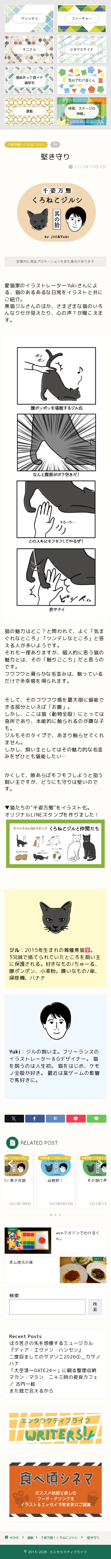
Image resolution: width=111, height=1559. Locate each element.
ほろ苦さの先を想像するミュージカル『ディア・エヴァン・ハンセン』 (51, 1346)
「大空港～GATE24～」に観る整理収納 (53, 1370)
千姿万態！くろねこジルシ (26, 144)
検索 (14, 1295)
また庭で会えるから (31, 1391)
